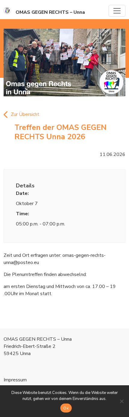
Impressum (15, 380)
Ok (66, 408)
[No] (121, 401)
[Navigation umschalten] (117, 11)
